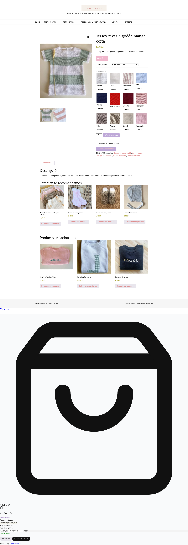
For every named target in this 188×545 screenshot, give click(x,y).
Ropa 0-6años (69, 22)
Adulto (115, 22)
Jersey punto (137, 153)
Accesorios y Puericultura (93, 22)
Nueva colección (119, 156)
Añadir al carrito (111, 135)
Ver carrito (6, 539)
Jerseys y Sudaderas (104, 156)
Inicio (37, 22)
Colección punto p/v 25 (122, 153)
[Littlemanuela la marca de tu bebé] (94, 8)
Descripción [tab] (48, 163)
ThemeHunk (15, 543)
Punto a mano (50, 22)
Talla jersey (102, 64)
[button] (88, 37)
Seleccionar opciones (50, 224)
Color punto (101, 71)
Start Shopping (6, 517)
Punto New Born (133, 156)
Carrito (128, 22)
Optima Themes (53, 303)
